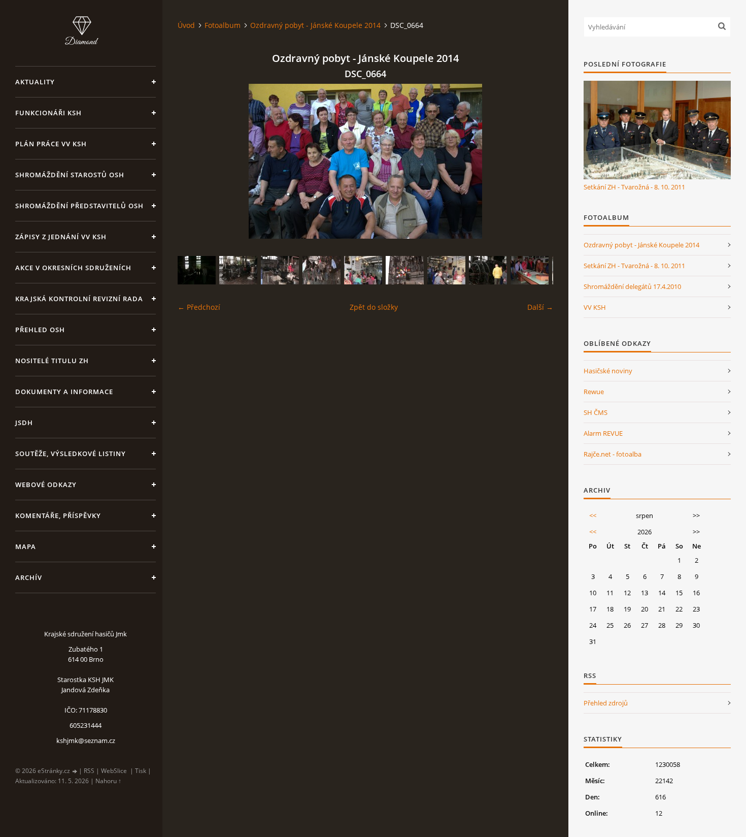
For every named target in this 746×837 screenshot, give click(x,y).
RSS (89, 770)
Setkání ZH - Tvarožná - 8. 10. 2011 (634, 186)
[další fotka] (536, 161)
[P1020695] (488, 270)
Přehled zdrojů (606, 702)
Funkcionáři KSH (48, 112)
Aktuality (35, 81)
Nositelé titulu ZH (52, 360)
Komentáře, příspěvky (58, 515)
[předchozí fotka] (194, 161)
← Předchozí (199, 307)
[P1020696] (238, 270)
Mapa (25, 546)
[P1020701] (530, 270)
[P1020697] (321, 270)
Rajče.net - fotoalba (612, 454)
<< (592, 515)
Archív (28, 577)
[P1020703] (363, 270)
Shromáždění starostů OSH (69, 174)
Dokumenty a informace (64, 391)
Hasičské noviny (608, 370)
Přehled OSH (40, 329)
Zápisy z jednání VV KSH (61, 236)
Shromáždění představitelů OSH (79, 205)
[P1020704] (446, 270)
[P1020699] (405, 270)
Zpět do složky (374, 307)
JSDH (24, 422)
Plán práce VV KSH (51, 143)
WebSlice (114, 770)
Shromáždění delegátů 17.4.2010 (632, 286)
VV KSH (595, 307)
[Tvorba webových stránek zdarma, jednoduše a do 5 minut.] (75, 771)
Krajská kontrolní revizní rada (79, 298)
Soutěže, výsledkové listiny (70, 453)
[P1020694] (280, 270)
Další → (540, 307)
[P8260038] (197, 270)
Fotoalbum (223, 25)
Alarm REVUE (603, 433)
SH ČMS (595, 412)
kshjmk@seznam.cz (85, 740)
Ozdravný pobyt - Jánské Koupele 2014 (315, 25)
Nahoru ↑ (108, 781)
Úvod (186, 25)
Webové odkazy (46, 484)
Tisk (140, 770)
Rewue (594, 391)
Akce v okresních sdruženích (73, 267)
